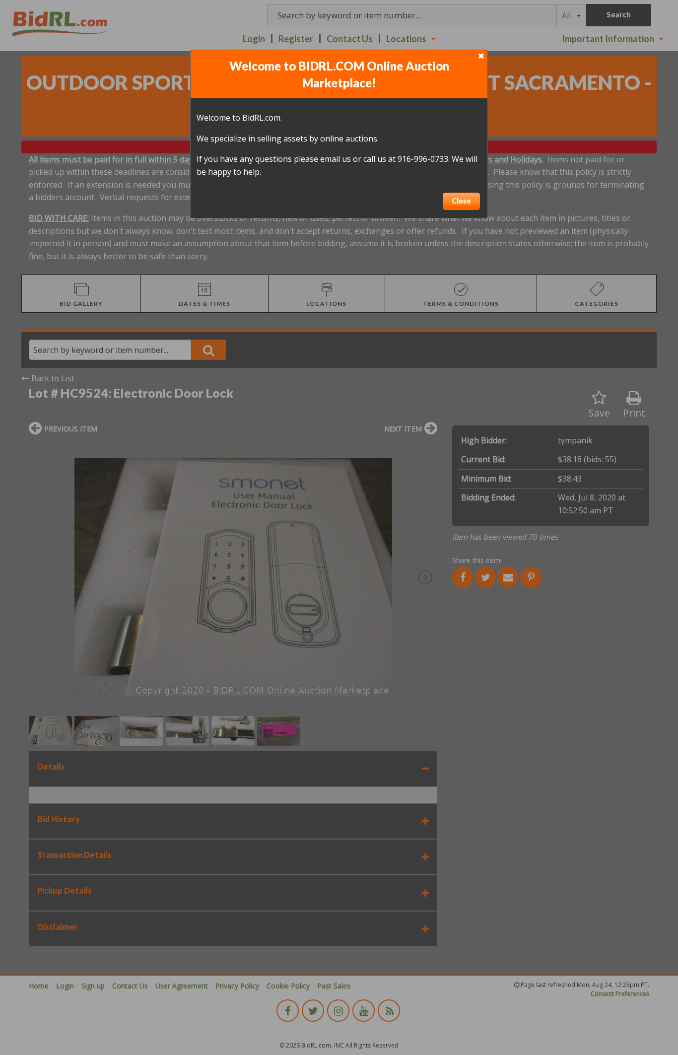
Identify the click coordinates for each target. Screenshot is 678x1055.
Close (461, 201)
